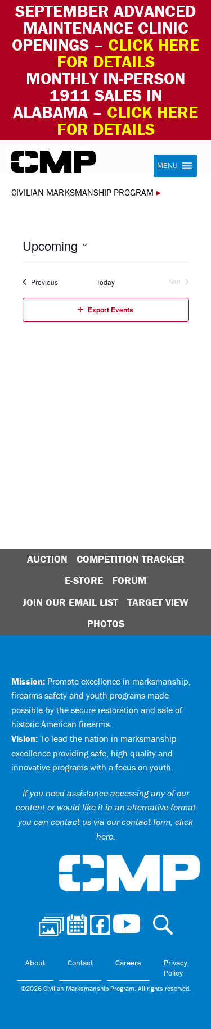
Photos (105, 623)
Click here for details (128, 53)
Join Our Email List (70, 602)
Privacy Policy (175, 968)
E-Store (84, 580)
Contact (80, 963)
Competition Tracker (131, 558)
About (35, 963)
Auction (47, 558)
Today (105, 282)
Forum (129, 580)
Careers (128, 963)
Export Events (110, 310)
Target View (157, 602)
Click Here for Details (128, 120)
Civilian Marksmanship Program (53, 162)
